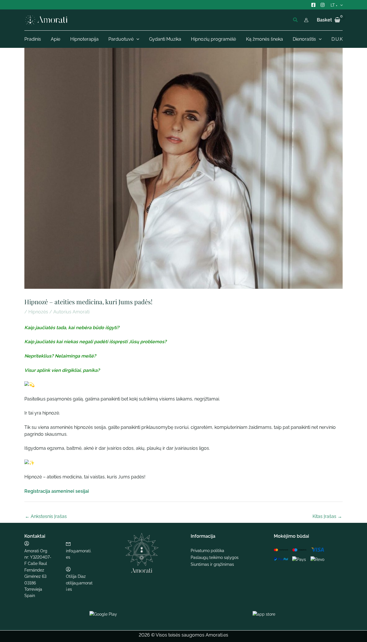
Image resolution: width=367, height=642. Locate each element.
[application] (339, 5)
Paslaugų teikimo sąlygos (215, 557)
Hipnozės (38, 312)
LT (333, 5)
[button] (295, 19)
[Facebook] (313, 5)
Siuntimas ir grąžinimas (212, 564)
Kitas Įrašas (327, 516)
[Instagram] (322, 5)
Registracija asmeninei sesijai (56, 491)
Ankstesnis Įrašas (46, 516)
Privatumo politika (207, 550)
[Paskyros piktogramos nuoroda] (306, 20)
